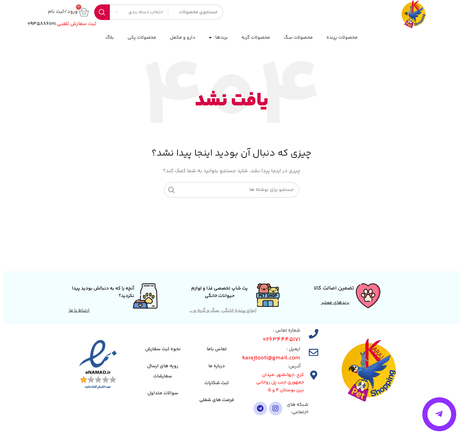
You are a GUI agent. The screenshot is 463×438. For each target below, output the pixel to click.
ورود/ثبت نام (63, 12)
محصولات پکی (141, 37)
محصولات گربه (255, 37)
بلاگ (109, 37)
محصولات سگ (298, 37)
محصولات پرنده (342, 37)
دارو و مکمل (182, 37)
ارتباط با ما (78, 310)
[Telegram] (260, 408)
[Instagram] (275, 408)
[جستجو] (171, 190)
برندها (221, 37)
